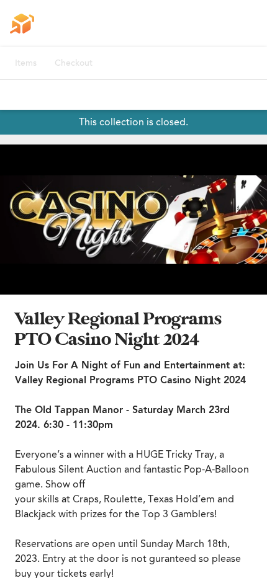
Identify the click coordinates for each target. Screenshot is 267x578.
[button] (133, 219)
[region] (133, 219)
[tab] (26, 63)
